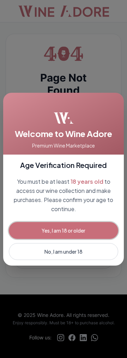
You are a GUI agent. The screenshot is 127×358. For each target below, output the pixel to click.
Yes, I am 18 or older (63, 230)
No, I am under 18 (63, 251)
